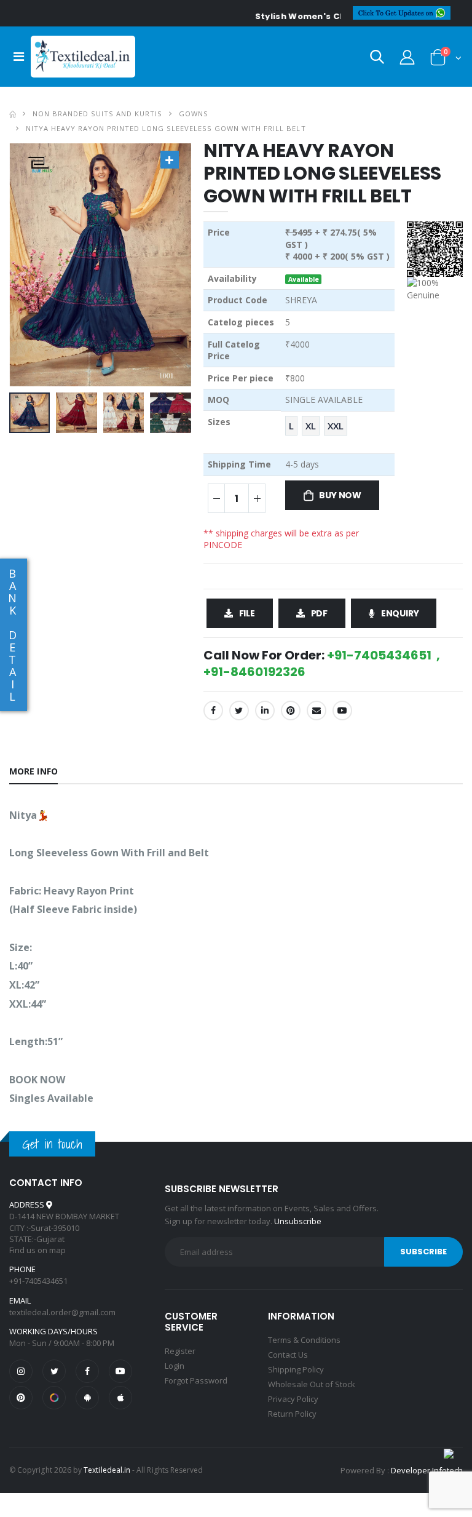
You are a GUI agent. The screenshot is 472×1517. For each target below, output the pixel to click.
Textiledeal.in (107, 1470)
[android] (87, 1397)
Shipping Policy (296, 1369)
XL (310, 426)
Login (174, 1365)
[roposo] (54, 1397)
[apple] (120, 1397)
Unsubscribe (297, 1221)
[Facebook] (213, 710)
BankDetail (12, 635)
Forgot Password (196, 1380)
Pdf (319, 613)
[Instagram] (21, 1371)
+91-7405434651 (38, 1280)
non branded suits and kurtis (97, 113)
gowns (193, 113)
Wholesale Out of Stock (311, 1384)
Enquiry (400, 613)
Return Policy (292, 1413)
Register (180, 1350)
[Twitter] (239, 710)
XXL (336, 426)
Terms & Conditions (304, 1339)
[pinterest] (21, 1397)
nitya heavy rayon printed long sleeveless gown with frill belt (166, 128)
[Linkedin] (265, 710)
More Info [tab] (33, 771)
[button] (377, 59)
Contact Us (288, 1354)
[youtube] (342, 710)
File (247, 613)
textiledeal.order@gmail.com (62, 1312)
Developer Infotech (427, 1470)
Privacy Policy (293, 1398)
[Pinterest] (291, 710)
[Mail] (316, 710)
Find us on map (37, 1250)
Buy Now (340, 495)
